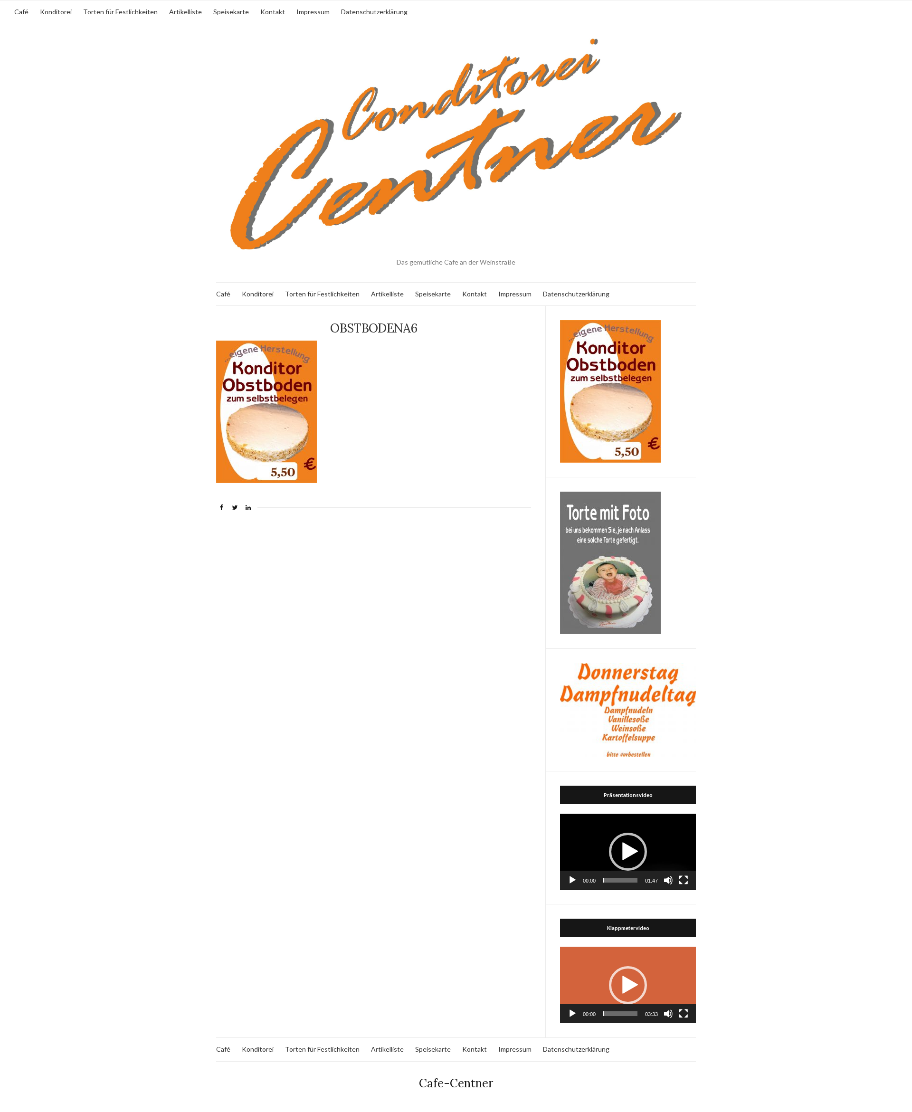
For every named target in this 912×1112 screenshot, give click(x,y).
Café (21, 12)
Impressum (313, 12)
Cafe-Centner (456, 1083)
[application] (628, 852)
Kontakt (272, 12)
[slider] (620, 880)
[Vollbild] (683, 880)
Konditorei (56, 12)
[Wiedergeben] (572, 880)
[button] (628, 852)
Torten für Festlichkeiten (120, 12)
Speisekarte (231, 12)
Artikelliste (185, 12)
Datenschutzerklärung (374, 12)
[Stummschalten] (668, 880)
